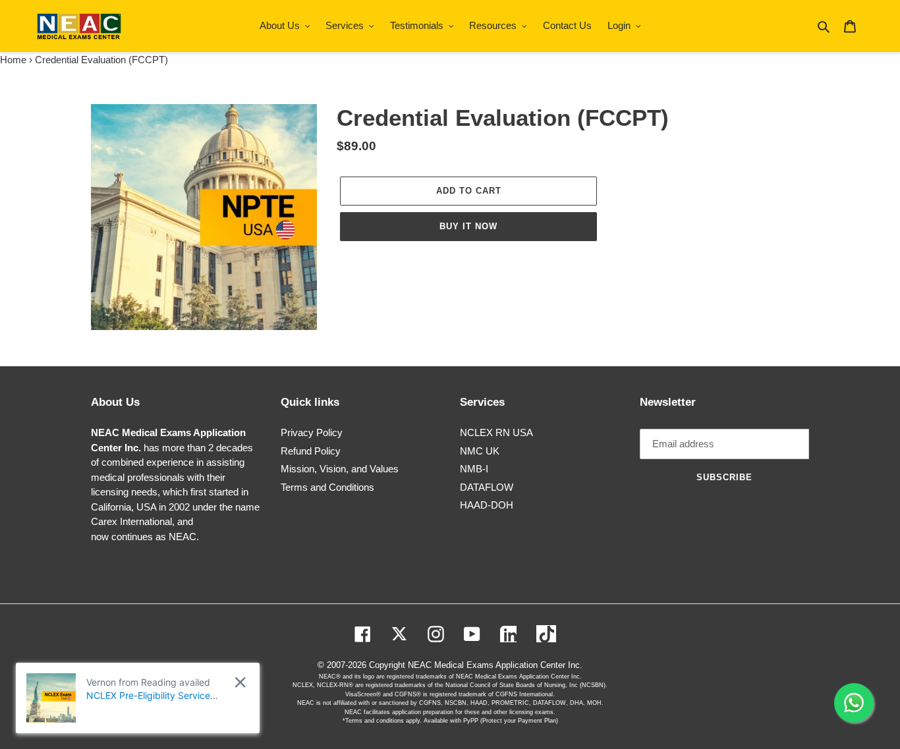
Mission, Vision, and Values (340, 468)
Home (13, 59)
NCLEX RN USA (496, 432)
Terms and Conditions (327, 487)
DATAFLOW (486, 487)
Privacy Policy (312, 432)
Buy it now (468, 226)
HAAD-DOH (486, 505)
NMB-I (474, 468)
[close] (240, 682)
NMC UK (479, 451)
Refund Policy (311, 451)
